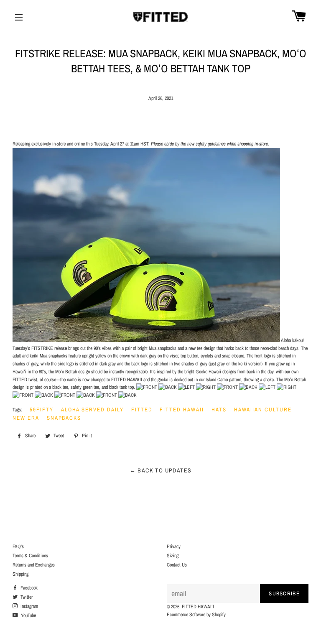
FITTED (142, 409)
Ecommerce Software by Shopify (196, 614)
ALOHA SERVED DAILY (92, 409)
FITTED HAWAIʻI (198, 606)
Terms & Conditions (30, 555)
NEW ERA (26, 417)
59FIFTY (42, 409)
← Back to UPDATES (161, 470)
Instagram (28, 606)
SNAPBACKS (64, 417)
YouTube (28, 615)
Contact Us (177, 564)
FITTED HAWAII (182, 409)
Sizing (172, 555)
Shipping (20, 574)
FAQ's (18, 546)
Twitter (26, 597)
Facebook (28, 587)
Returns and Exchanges (34, 564)
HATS (219, 409)
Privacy (174, 546)
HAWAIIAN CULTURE (263, 409)
